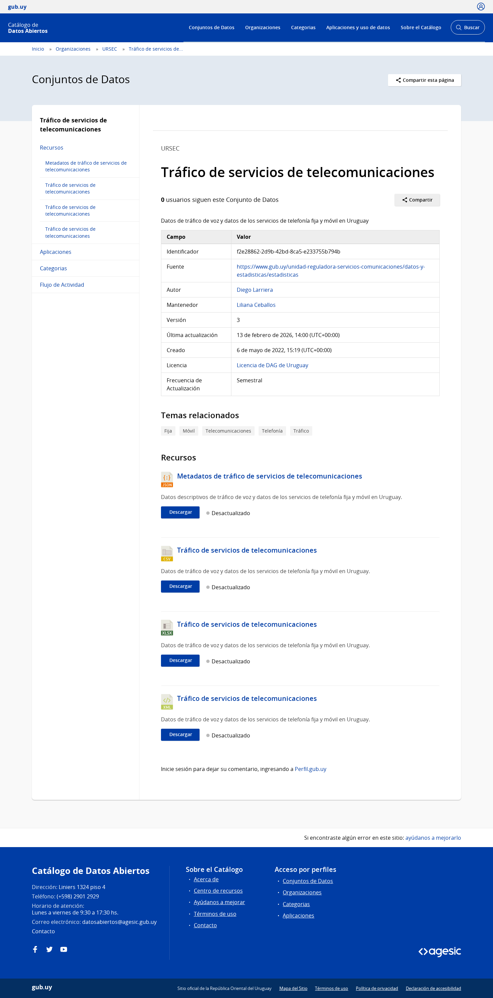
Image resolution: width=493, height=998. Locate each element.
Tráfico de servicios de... (156, 49)
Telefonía (272, 431)
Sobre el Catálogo (421, 27)
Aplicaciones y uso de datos (358, 27)
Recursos (51, 147)
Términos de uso (215, 914)
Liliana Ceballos (256, 305)
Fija (168, 431)
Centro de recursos (218, 890)
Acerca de (206, 879)
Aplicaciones (55, 252)
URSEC (109, 49)
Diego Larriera (255, 289)
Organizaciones (262, 27)
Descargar (180, 512)
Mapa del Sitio (293, 988)
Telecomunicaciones (228, 431)
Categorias (303, 27)
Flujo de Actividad (62, 284)
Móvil (189, 431)
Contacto (205, 925)
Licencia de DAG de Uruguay (272, 365)
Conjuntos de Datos (211, 27)
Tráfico (301, 431)
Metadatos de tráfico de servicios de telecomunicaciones (86, 166)
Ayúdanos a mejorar (219, 902)
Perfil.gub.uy (310, 769)
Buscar (468, 29)
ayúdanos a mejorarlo (433, 837)
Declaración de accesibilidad (433, 988)
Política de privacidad (377, 988)
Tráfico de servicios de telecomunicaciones (70, 188)
